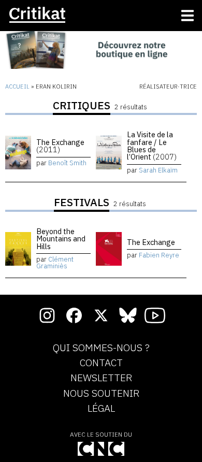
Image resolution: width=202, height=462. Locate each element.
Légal (101, 408)
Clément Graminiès (55, 262)
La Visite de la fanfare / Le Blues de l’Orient (152, 145)
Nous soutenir (101, 393)
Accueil (17, 86)
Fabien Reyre (159, 255)
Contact (101, 363)
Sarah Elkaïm (158, 170)
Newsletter (101, 378)
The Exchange (60, 145)
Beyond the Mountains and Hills (60, 238)
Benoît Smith (67, 162)
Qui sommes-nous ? (101, 348)
